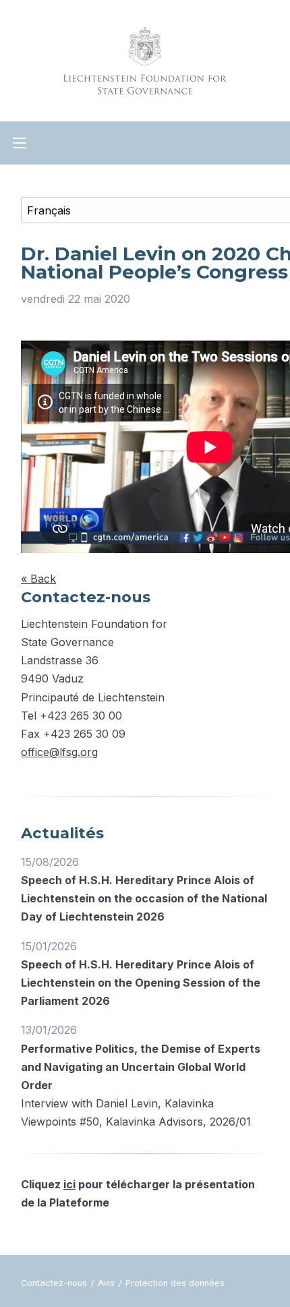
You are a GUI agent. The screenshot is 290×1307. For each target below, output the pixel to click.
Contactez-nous (55, 1283)
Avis (107, 1283)
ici (69, 1184)
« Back (38, 578)
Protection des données (175, 1283)
